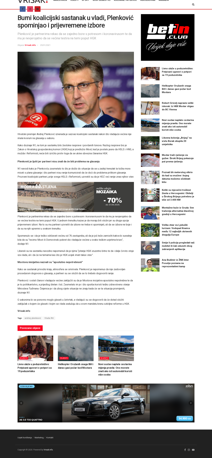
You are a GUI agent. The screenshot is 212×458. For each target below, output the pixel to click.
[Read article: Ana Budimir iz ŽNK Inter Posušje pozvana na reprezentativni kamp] (150, 265)
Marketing (39, 437)
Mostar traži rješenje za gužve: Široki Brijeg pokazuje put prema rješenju (178, 158)
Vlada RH (49, 318)
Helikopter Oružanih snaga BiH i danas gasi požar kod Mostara (176, 89)
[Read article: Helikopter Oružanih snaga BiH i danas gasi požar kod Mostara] (76, 348)
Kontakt (49, 437)
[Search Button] (193, 4)
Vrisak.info (30, 45)
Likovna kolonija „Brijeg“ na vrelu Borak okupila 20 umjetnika (177, 141)
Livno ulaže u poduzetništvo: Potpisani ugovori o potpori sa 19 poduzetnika (35, 368)
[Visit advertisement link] (76, 197)
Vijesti (23, 358)
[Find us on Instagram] (30, 9)
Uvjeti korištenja (25, 437)
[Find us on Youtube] (38, 9)
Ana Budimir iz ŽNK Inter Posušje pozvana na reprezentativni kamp (175, 263)
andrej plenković (33, 318)
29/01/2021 (45, 45)
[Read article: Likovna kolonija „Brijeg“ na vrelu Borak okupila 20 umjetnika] (150, 143)
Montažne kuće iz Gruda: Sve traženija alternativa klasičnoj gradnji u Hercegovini (178, 211)
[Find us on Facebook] (23, 9)
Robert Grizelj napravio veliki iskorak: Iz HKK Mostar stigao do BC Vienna (178, 106)
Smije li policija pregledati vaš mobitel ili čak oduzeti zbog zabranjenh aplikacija (178, 246)
